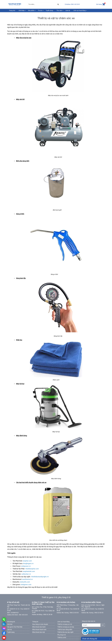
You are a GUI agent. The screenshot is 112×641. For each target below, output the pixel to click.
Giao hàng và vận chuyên (40, 624)
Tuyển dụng (49, 10)
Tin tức (40, 10)
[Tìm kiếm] (58, 4)
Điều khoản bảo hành (39, 627)
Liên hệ (67, 10)
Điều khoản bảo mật (38, 632)
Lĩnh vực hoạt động (79, 10)
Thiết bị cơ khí (61, 637)
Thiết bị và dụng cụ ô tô (64, 624)
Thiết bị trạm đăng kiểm (64, 629)
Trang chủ (12, 10)
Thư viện (59, 10)
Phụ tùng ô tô (61, 635)
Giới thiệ (9, 624)
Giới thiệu (21, 10)
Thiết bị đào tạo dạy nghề (65, 632)
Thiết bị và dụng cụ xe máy (65, 627)
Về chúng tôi (11, 621)
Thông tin (35, 621)
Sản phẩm (31, 10)
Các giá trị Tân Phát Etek (14, 627)
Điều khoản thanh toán (39, 629)
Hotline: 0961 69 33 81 (73, 4)
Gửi (103, 625)
